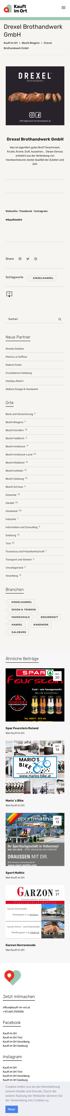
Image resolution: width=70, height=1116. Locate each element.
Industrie (12, 519)
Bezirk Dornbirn (16, 430)
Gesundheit (49, 617)
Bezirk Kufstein (16, 470)
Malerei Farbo (14, 364)
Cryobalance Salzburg (19, 373)
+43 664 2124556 (13, 1011)
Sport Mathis (15, 872)
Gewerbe (13, 495)
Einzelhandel (43, 278)
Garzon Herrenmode (21, 945)
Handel (12, 503)
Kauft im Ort (17, 733)
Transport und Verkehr (20, 559)
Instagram (41, 211)
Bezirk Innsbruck (17, 446)
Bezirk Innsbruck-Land (21, 454)
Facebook (25, 211)
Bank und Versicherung (20, 414)
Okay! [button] (11, 1109)
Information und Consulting (23, 527)
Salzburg (13, 535)
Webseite (12, 211)
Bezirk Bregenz (16, 422)
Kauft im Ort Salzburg (15, 1045)
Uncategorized (16, 567)
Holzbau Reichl (14, 381)
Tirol (10, 543)
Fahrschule (21, 617)
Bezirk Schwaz (16, 486)
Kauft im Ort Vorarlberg (16, 1041)
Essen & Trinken (24, 609)
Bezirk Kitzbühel (17, 462)
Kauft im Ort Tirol (12, 1037)
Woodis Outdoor (15, 348)
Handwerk (13, 511)
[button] (50, 1100)
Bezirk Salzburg (16, 478)
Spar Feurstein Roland (22, 728)
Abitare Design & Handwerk (22, 389)
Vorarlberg (13, 575)
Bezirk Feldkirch (16, 438)
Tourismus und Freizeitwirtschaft (26, 551)
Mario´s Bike (15, 800)
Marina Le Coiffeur (16, 356)
